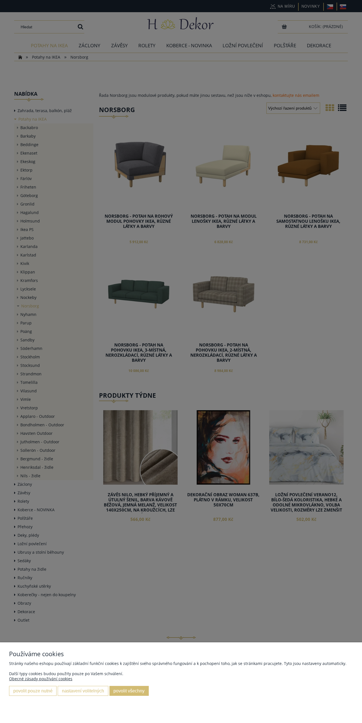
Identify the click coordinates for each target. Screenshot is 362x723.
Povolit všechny (129, 690)
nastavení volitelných (83, 690)
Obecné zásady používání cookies (40, 678)
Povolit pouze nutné (33, 690)
